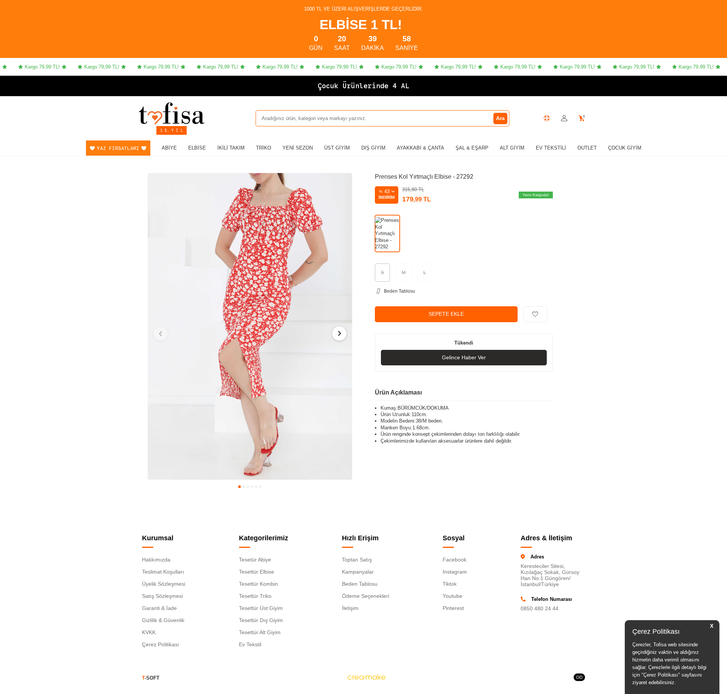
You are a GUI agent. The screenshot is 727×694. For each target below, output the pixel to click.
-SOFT (150, 678)
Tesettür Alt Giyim (260, 632)
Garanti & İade (159, 608)
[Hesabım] (564, 118)
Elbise (197, 148)
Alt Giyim (512, 148)
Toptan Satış (357, 560)
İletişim (350, 608)
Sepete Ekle (446, 314)
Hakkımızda (156, 560)
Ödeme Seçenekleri (365, 596)
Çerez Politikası (160, 644)
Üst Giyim (337, 148)
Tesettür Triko (255, 596)
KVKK (149, 632)
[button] (239, 486)
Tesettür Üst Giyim (261, 608)
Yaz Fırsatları (118, 148)
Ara (500, 118)
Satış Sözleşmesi (162, 596)
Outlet (587, 148)
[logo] (171, 113)
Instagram (455, 572)
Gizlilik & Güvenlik (163, 620)
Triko (263, 148)
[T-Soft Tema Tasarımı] (579, 678)
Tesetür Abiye (255, 560)
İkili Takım (231, 148)
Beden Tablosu (360, 584)
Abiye (169, 148)
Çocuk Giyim (624, 148)
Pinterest (453, 608)
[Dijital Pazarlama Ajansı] (366, 678)
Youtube (452, 596)
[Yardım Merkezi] (547, 118)
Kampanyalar (358, 572)
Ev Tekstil (250, 644)
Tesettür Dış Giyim (261, 620)
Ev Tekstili (551, 148)
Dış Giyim (373, 148)
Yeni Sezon (297, 148)
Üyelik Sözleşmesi (163, 584)
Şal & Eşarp (472, 148)
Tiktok (450, 584)
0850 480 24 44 (540, 608)
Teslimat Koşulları (163, 572)
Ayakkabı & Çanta (420, 148)
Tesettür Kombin (258, 584)
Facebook (454, 560)
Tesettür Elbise (256, 572)
